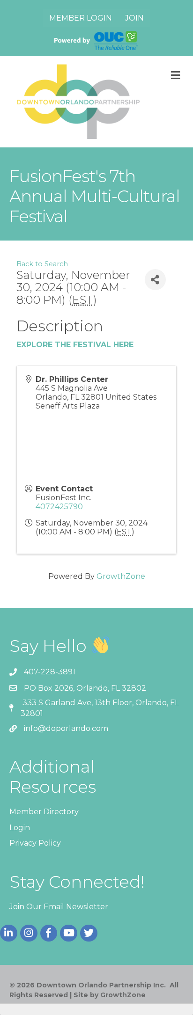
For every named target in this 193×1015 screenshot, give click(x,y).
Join (134, 18)
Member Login (80, 18)
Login (19, 827)
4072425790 (59, 506)
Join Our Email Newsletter (58, 906)
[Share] (155, 279)
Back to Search (42, 264)
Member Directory (44, 811)
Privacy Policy (35, 843)
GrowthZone (120, 576)
